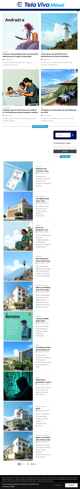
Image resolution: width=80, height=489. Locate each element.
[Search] (72, 135)
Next (32, 464)
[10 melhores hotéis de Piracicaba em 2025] (18, 356)
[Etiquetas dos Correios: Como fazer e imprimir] (18, 176)
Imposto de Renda (40, 196)
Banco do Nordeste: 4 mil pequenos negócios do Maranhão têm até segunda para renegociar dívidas (43, 228)
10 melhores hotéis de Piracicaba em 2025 (43, 348)
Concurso (38, 316)
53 (28, 464)
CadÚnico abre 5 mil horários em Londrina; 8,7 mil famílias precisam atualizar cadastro (20, 111)
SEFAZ (38, 409)
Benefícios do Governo (42, 285)
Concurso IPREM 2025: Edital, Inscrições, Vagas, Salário (43, 320)
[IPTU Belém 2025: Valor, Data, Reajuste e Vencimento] (18, 206)
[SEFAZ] (18, 416)
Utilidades (38, 166)
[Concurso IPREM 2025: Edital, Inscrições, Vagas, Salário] (18, 326)
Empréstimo (39, 256)
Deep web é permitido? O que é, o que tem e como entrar (43, 381)
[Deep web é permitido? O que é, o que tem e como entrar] (18, 386)
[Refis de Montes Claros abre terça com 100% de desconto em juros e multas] (18, 266)
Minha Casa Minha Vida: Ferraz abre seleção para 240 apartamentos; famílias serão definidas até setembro (43, 288)
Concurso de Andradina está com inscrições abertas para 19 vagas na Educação (20, 55)
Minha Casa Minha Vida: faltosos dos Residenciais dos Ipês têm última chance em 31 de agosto (43, 438)
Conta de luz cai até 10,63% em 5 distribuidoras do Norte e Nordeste (55, 55)
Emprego (38, 225)
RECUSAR (58, 485)
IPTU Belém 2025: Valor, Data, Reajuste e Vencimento (42, 200)
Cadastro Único (7, 107)
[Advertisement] (27, 144)
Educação (5, 51)
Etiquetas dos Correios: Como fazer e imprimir (42, 170)
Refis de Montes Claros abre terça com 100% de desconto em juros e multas (43, 260)
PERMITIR (71, 485)
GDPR (12, 486)
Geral (42, 51)
